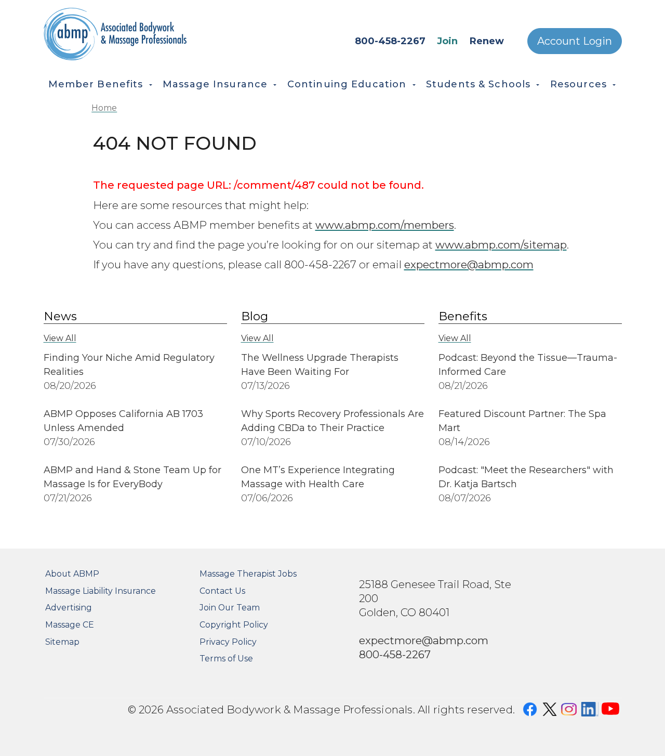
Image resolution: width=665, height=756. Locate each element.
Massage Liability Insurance (100, 591)
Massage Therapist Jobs (248, 574)
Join (447, 41)
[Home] (145, 34)
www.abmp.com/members (384, 224)
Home (104, 108)
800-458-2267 (390, 41)
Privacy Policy (228, 642)
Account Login (574, 41)
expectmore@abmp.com (469, 264)
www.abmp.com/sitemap (501, 244)
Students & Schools (478, 84)
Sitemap (62, 642)
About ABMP (72, 574)
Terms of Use (226, 658)
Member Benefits (95, 84)
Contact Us (222, 591)
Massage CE (69, 625)
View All (60, 338)
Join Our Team (230, 607)
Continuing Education (347, 84)
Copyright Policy (234, 625)
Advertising (68, 607)
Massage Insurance (215, 84)
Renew (487, 41)
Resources (578, 84)
